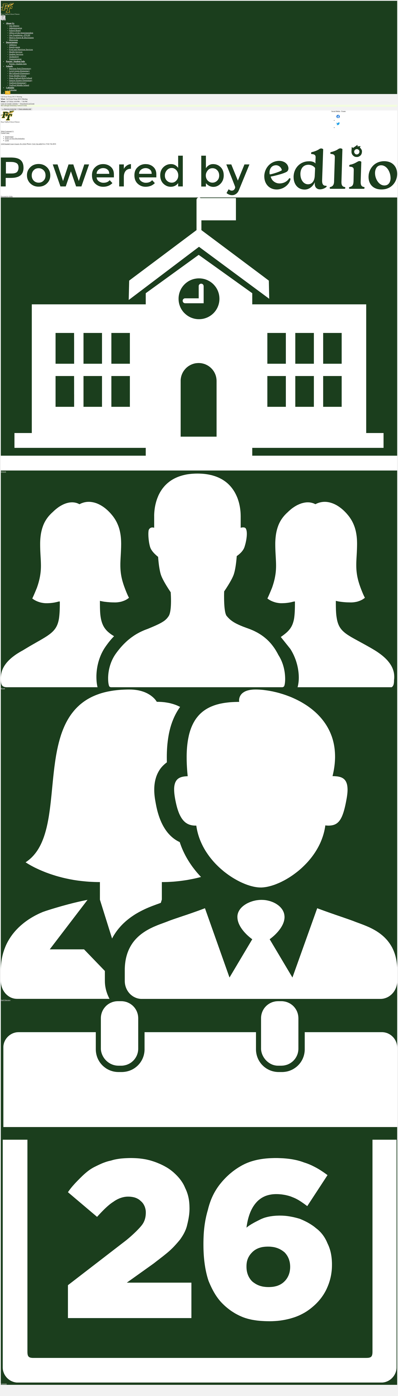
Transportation (15, 59)
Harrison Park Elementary (20, 68)
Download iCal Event (27, 104)
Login (7, 140)
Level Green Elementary (19, 71)
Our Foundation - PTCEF (19, 35)
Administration (15, 28)
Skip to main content (7, 2)
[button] (10, 23)
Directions (13, 40)
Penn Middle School (17, 75)
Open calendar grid (24, 109)
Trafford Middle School (19, 85)
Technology (14, 56)
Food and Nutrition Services (21, 49)
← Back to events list (9, 109)
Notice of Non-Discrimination (15, 138)
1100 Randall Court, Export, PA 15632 (13, 144)
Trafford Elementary (17, 83)
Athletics (13, 44)
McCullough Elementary (19, 73)
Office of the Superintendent (21, 33)
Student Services (16, 54)
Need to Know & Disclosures (21, 37)
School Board (15, 30)
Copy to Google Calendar (9, 104)
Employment (14, 47)
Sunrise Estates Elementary (20, 80)
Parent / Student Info (18, 64)
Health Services (15, 52)
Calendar (13, 90)
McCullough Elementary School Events (14, 105)
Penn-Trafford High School (20, 78)
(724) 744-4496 (37, 144)
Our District (14, 25)
